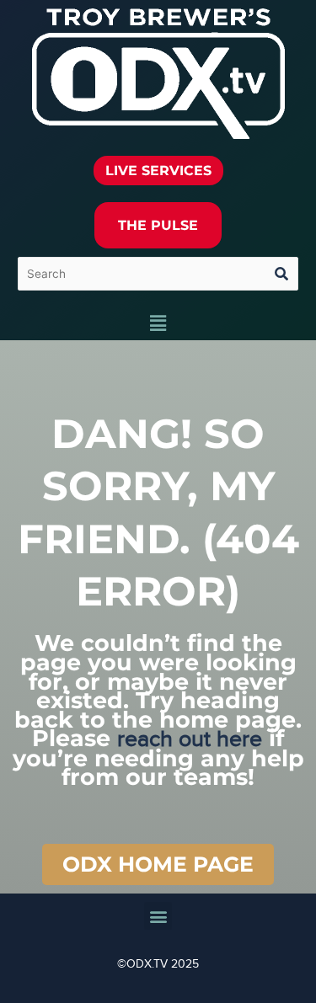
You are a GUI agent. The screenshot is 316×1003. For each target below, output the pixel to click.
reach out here (189, 739)
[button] (157, 323)
